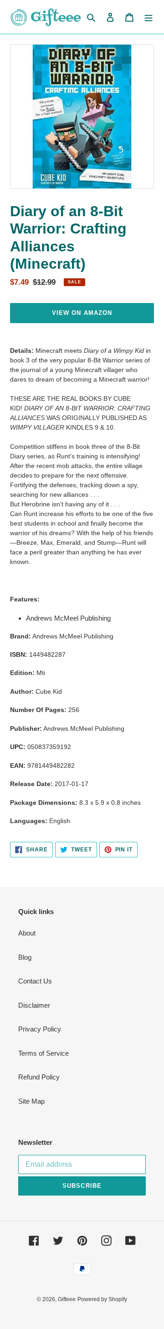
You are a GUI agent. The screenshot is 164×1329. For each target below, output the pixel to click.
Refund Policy (39, 1077)
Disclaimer (34, 1005)
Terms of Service (43, 1053)
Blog (24, 957)
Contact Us (35, 981)
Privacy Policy (39, 1029)
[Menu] (148, 17)
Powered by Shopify (102, 1299)
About (27, 933)
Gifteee (67, 1299)
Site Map (31, 1101)
